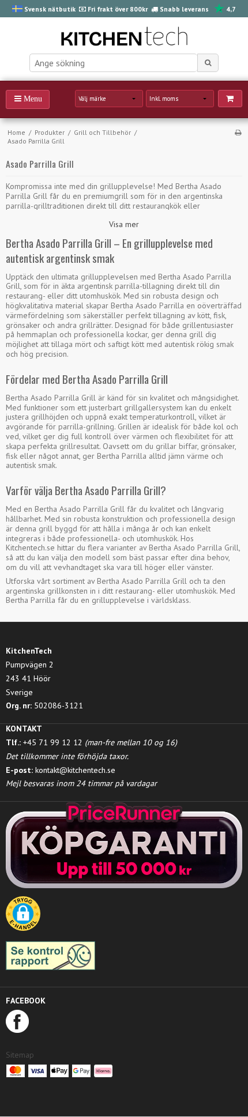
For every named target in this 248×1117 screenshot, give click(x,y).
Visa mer (124, 224)
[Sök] (208, 63)
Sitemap (20, 1055)
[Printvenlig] (238, 132)
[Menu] (28, 99)
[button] (23, 917)
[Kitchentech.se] (124, 38)
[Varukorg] (230, 98)
